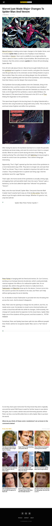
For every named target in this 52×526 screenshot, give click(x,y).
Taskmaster (6, 288)
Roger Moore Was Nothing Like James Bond (26, 447)
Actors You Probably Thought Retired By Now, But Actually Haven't (25, 490)
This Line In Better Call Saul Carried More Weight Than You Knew (25, 469)
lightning (34, 155)
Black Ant (16, 288)
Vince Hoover (6, 14)
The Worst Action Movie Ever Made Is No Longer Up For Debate (9, 448)
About (32, 517)
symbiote (8, 70)
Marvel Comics (7, 51)
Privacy (20, 517)
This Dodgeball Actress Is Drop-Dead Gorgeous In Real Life (9, 490)
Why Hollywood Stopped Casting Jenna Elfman (42, 447)
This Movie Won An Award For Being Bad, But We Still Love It (42, 490)
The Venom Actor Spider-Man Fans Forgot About (42, 468)
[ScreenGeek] (26, 2)
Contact (26, 517)
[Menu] (4, 2)
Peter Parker (6, 279)
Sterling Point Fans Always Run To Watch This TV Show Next (9, 469)
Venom (13, 56)
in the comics (35, 193)
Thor (45, 94)
